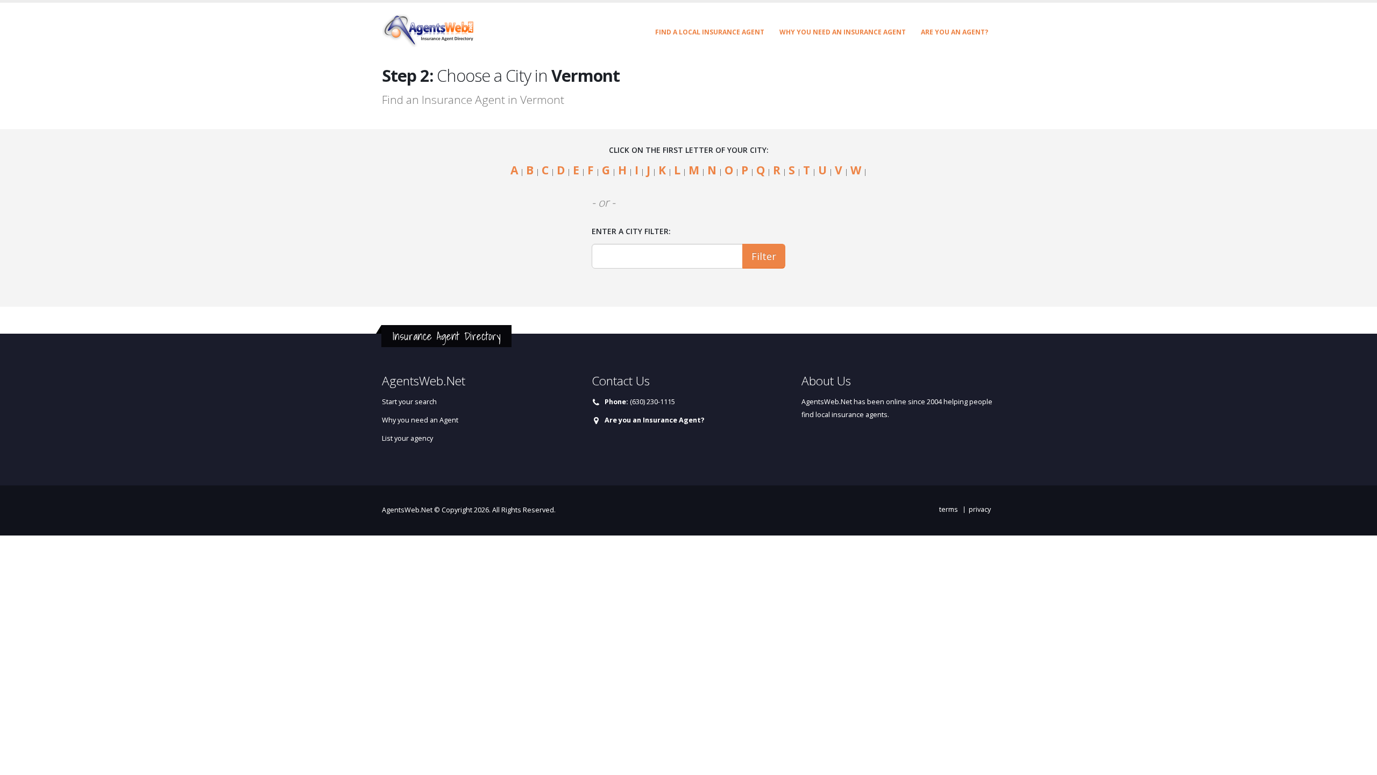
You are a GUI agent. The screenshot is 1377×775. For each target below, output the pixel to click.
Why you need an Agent (420, 420)
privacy (980, 509)
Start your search (409, 401)
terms (948, 509)
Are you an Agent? (954, 32)
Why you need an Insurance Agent (842, 32)
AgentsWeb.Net (407, 510)
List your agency (407, 438)
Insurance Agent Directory (446, 336)
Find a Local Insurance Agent (709, 32)
